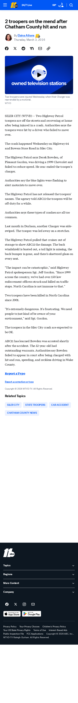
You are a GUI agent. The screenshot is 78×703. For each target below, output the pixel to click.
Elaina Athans (26, 35)
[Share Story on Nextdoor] (32, 48)
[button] (5, 4)
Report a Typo (15, 373)
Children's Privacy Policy (54, 627)
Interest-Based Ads (58, 630)
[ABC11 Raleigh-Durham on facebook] (7, 604)
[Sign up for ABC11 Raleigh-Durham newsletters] (33, 604)
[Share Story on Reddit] (23, 48)
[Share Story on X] (15, 48)
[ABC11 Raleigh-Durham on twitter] (15, 604)
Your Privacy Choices (29, 627)
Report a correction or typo (19, 382)
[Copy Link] (48, 48)
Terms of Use (39, 630)
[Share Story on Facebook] (7, 48)
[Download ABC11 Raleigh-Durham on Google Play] (31, 614)
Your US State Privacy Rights (16, 630)
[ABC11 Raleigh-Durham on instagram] (24, 604)
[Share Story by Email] (40, 48)
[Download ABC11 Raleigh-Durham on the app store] (12, 614)
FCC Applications (35, 634)
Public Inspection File (13, 634)
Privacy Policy (10, 627)
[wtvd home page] (9, 552)
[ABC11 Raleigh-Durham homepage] (14, 5)
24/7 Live (27, 5)
